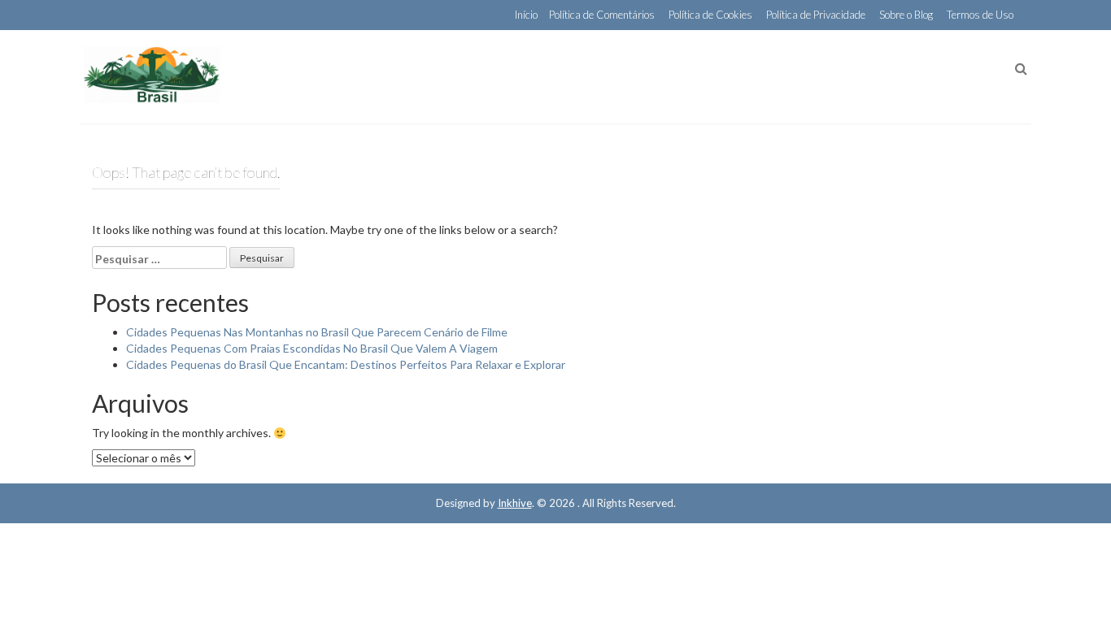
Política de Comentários (602, 14)
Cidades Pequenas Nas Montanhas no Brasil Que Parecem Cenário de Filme (317, 332)
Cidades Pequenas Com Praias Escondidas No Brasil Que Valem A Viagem (312, 348)
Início (526, 14)
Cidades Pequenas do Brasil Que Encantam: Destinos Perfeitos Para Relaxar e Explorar (345, 364)
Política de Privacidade (815, 14)
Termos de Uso (980, 14)
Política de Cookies (710, 14)
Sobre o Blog (906, 14)
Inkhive (515, 502)
